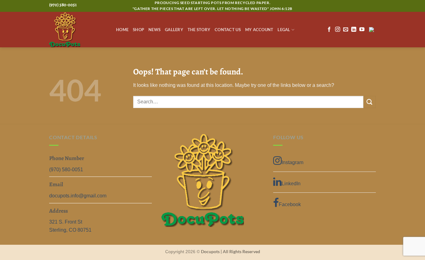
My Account (259, 29)
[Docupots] (78, 29)
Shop (138, 29)
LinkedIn (291, 183)
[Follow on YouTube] (361, 29)
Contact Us (228, 29)
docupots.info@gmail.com (77, 195)
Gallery (174, 29)
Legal (284, 29)
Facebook (290, 204)
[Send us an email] (345, 29)
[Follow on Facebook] (329, 29)
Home (122, 29)
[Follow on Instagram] (337, 29)
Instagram (292, 162)
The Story (199, 29)
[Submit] (369, 102)
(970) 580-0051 (66, 169)
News (154, 29)
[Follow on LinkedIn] (353, 29)
